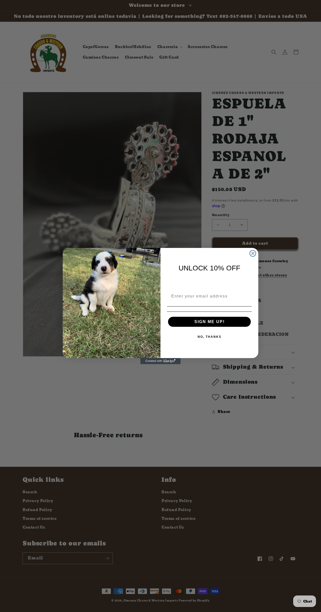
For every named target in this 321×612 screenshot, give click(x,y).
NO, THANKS (209, 337)
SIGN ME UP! (209, 322)
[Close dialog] (253, 253)
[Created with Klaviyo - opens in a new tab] (160, 361)
